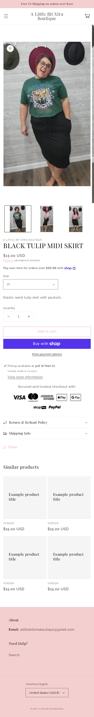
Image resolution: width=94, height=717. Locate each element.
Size (6, 276)
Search (14, 655)
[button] (6, 16)
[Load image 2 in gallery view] (46, 219)
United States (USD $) (44, 692)
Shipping (8, 260)
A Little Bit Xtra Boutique (51, 709)
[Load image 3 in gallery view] (75, 219)
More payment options (47, 354)
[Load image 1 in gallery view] (17, 219)
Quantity (9, 308)
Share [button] (12, 447)
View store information (25, 377)
